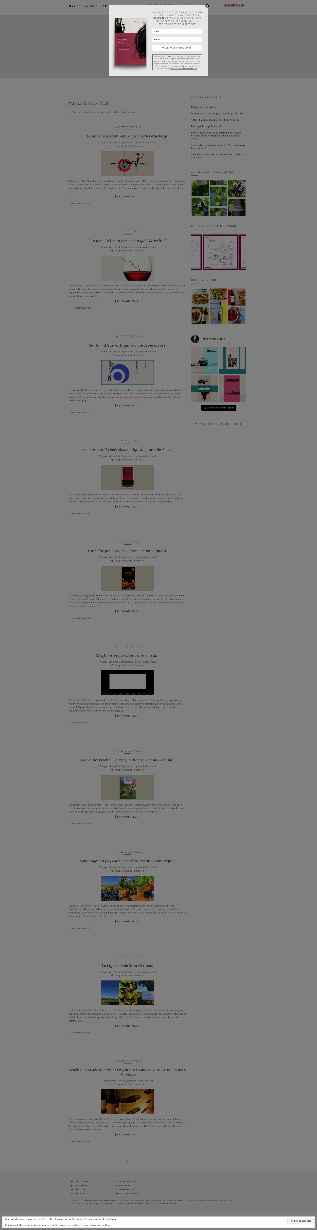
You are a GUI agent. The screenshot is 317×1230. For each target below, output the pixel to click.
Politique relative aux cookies (95, 1225)
